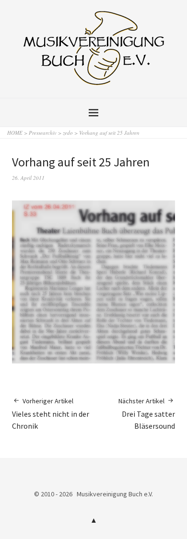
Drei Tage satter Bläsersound (146, 414)
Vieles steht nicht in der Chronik (50, 414)
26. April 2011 (28, 177)
